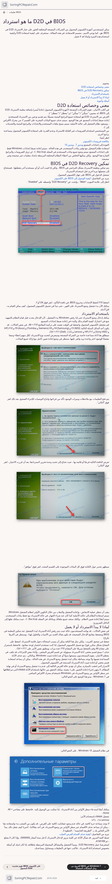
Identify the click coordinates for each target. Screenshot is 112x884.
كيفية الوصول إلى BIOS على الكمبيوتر (72, 178)
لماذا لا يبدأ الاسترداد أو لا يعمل (94, 97)
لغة (96, 878)
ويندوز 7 (79, 144)
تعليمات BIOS (15, 12)
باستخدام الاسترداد (100, 93)
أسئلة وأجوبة (103, 100)
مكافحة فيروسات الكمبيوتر (96, 141)
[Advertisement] (56, 59)
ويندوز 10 (69, 144)
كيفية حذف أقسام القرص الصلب (75, 834)
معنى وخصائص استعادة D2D (95, 86)
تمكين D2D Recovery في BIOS (93, 90)
